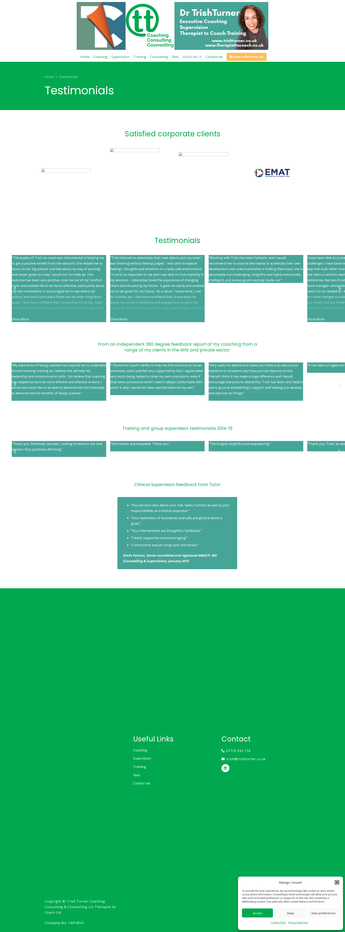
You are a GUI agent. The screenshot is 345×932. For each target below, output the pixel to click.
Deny (290, 913)
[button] (337, 882)
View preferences (323, 913)
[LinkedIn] (225, 768)
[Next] (339, 288)
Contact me (141, 783)
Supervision (142, 758)
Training (139, 767)
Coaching (140, 750)
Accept (257, 913)
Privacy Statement (298, 922)
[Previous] (15, 288)
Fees (136, 775)
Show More (20, 319)
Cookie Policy (278, 922)
